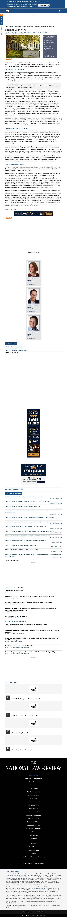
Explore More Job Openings (11, 352)
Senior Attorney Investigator (14, 348)
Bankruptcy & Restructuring (33, 801)
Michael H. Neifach (11, 633)
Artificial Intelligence (33, 795)
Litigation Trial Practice (49, 42)
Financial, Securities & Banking (34, 828)
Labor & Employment (33, 850)
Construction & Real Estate (33, 811)
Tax (44, 44)
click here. (49, 907)
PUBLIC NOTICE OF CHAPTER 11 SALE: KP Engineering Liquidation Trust (25, 540)
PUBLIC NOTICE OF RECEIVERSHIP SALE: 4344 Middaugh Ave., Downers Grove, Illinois (29, 531)
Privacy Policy (23, 875)
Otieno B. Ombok (20, 633)
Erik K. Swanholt (10, 604)
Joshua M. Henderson (12, 626)
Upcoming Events (11, 682)
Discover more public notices (12, 560)
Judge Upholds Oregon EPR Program (16, 616)
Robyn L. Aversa (10, 641)
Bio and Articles (31, 284)
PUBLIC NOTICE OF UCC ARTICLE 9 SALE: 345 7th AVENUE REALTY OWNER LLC (27, 536)
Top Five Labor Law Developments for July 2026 (18, 646)
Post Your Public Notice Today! (14, 493)
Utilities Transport (47, 46)
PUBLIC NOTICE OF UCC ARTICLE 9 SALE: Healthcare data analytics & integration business (30, 522)
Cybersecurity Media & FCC (33, 815)
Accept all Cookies (43, 2)
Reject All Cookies (44, 5)
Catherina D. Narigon (20, 617)
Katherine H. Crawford (12, 611)
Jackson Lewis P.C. (37, 32)
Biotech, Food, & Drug (33, 805)
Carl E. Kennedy (10, 598)
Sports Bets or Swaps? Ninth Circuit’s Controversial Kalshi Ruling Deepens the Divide (29, 596)
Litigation (33, 853)
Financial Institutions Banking (48, 49)
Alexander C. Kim (19, 598)
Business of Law (33, 808)
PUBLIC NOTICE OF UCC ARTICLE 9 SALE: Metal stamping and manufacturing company (29, 517)
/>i (54, 56)
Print (46, 56)
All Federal (46, 52)
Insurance (33, 843)
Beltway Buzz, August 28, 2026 (14, 590)
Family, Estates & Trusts (33, 825)
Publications (46, 32)
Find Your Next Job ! (11, 343)
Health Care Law (33, 835)
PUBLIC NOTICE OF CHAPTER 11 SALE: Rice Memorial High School (23, 550)
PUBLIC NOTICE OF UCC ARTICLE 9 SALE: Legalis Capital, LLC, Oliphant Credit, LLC (28, 501)
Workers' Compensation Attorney (15, 347)
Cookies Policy (10, 8)
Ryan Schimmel (18, 641)
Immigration (33, 838)
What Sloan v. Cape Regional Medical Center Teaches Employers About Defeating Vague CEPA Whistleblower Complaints (32, 639)
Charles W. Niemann (19, 604)
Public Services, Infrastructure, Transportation (33, 857)
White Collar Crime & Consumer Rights (33, 863)
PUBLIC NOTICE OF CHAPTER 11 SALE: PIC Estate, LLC (20, 545)
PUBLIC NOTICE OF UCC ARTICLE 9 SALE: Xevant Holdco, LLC (22, 506)
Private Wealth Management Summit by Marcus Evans (27, 699)
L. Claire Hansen (10, 617)
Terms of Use (15, 875)
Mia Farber (11, 32)
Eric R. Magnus (27, 32)
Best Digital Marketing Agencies (33, 778)
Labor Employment (48, 40)
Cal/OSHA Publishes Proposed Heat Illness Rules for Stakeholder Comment (26, 624)
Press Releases (33, 788)
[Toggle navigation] (7, 11)
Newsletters (33, 785)
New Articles (1, 20)
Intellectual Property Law (33, 847)
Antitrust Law (33, 798)
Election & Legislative (33, 818)
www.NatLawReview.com (50, 876)
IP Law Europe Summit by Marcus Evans (23, 750)
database (18, 876)
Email (29, 280)
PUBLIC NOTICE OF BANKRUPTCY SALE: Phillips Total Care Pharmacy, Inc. (26, 526)
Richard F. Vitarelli (25, 647)
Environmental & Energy (33, 821)
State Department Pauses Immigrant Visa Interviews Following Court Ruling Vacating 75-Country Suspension (32, 631)
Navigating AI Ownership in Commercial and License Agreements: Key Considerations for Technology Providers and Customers (30, 609)
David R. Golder (18, 32)
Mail (48, 56)
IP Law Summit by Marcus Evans (21, 733)
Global (33, 832)
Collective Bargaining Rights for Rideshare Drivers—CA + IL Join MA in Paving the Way (30, 652)
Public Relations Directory (33, 791)
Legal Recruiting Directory (33, 781)
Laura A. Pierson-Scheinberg (13, 647)
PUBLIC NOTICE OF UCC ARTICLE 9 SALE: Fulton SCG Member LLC (24, 497)
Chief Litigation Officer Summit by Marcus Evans (26, 716)
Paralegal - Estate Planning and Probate (17, 350)
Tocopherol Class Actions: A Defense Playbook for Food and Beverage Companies (28, 602)
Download (51, 56)
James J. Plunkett (11, 592)
